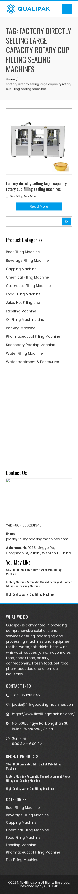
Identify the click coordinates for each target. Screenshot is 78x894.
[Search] (66, 221)
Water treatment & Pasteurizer (32, 361)
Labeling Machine (21, 311)
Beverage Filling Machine (27, 260)
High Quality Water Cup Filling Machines (30, 594)
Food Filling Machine (23, 294)
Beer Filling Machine (23, 252)
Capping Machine (21, 269)
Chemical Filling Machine (27, 277)
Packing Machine (20, 328)
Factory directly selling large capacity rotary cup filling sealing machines (36, 186)
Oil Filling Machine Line (25, 319)
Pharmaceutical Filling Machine (33, 336)
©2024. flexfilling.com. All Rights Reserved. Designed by (39, 884)
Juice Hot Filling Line (23, 302)
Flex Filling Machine (23, 196)
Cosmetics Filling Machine (28, 285)
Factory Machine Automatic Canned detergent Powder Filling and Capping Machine (39, 584)
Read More (39, 206)
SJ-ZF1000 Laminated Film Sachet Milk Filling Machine (33, 571)
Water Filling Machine (24, 353)
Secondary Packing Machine (30, 344)
